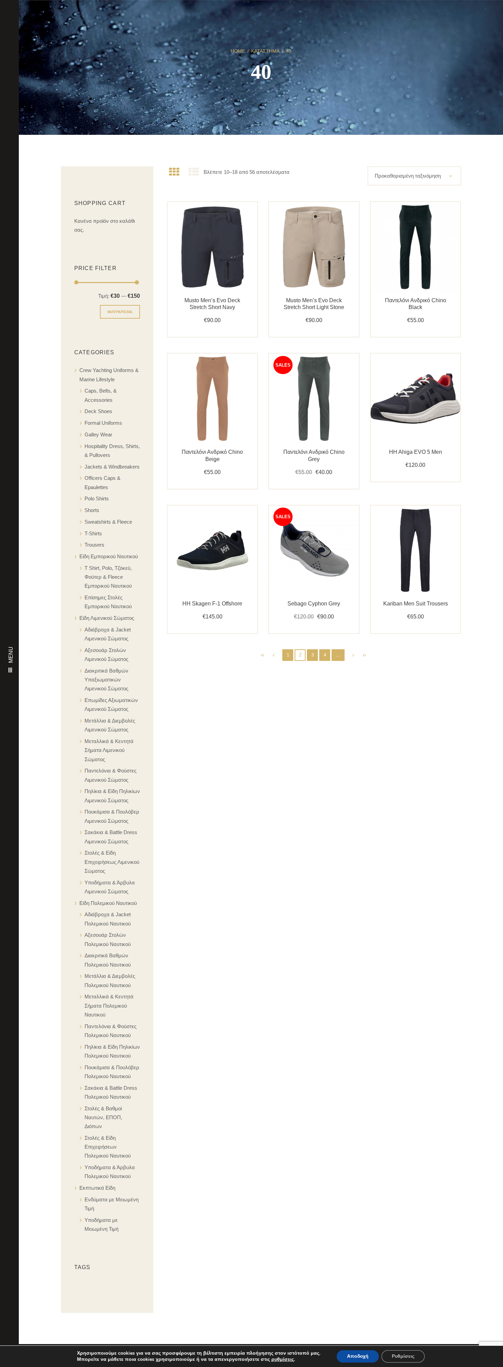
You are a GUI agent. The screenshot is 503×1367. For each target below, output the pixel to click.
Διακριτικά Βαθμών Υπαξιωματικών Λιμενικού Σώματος (106, 680)
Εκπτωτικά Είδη (97, 1188)
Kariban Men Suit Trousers (415, 603)
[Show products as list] (193, 172)
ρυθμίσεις (282, 1359)
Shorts (92, 510)
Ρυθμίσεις (403, 1356)
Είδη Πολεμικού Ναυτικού (108, 903)
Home (238, 51)
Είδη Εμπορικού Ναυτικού (108, 556)
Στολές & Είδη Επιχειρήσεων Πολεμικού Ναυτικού (108, 1147)
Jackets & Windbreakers (112, 467)
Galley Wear (98, 434)
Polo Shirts (97, 498)
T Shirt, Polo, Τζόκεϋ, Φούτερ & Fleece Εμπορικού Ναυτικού (108, 577)
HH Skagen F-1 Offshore (212, 603)
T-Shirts (93, 533)
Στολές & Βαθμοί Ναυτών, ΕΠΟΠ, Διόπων (103, 1117)
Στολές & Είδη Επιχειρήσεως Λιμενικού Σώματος (112, 862)
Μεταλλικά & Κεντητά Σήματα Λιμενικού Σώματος (109, 750)
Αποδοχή (358, 1356)
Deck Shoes (98, 411)
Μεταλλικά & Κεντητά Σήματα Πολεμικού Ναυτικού (109, 1006)
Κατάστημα (265, 51)
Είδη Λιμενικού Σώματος (106, 618)
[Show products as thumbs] (174, 172)
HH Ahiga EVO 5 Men (415, 452)
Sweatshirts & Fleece (108, 522)
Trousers (94, 545)
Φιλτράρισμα (119, 312)
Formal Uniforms (103, 423)
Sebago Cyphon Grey (313, 603)
